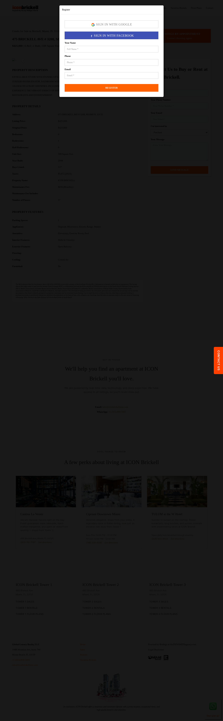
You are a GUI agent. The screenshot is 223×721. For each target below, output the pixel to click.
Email (68, 69)
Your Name (70, 42)
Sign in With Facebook (113, 35)
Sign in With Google (113, 24)
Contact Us (218, 360)
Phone (68, 56)
